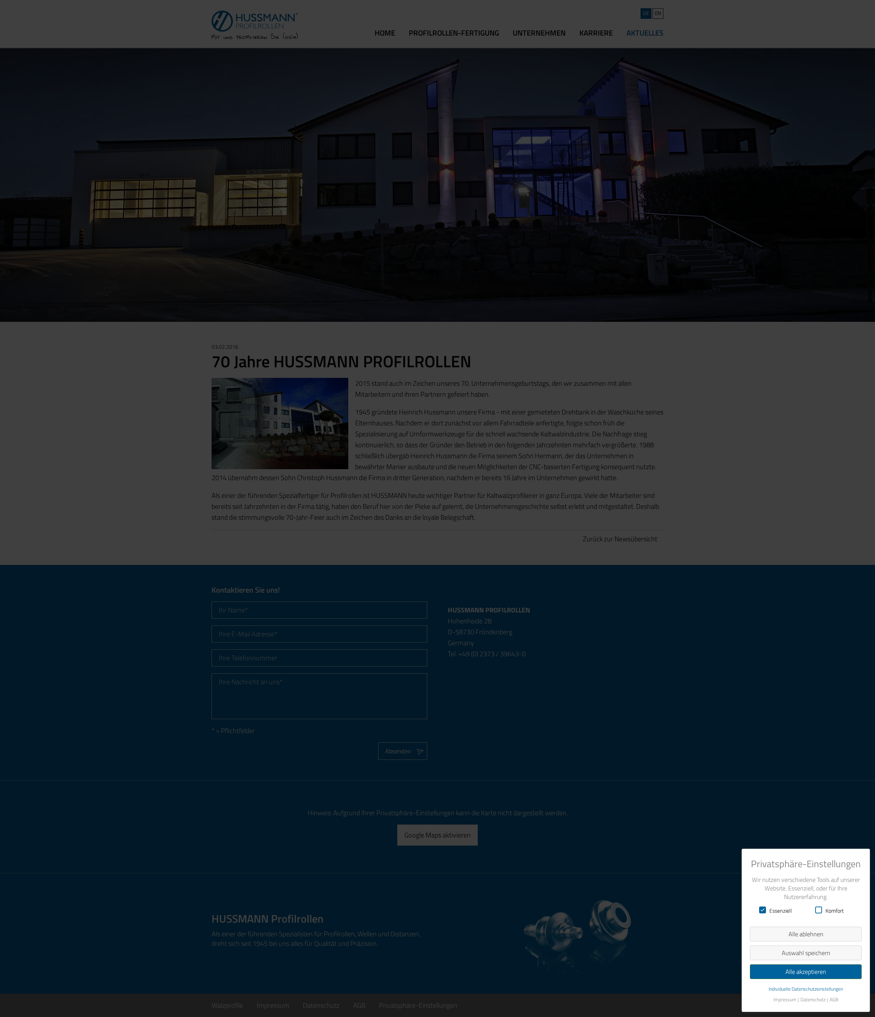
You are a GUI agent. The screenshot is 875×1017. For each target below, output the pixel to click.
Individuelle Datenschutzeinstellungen (806, 989)
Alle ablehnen (806, 934)
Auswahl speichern (806, 952)
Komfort (834, 911)
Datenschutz (812, 999)
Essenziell (780, 911)
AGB (834, 999)
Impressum (784, 999)
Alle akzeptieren (805, 971)
